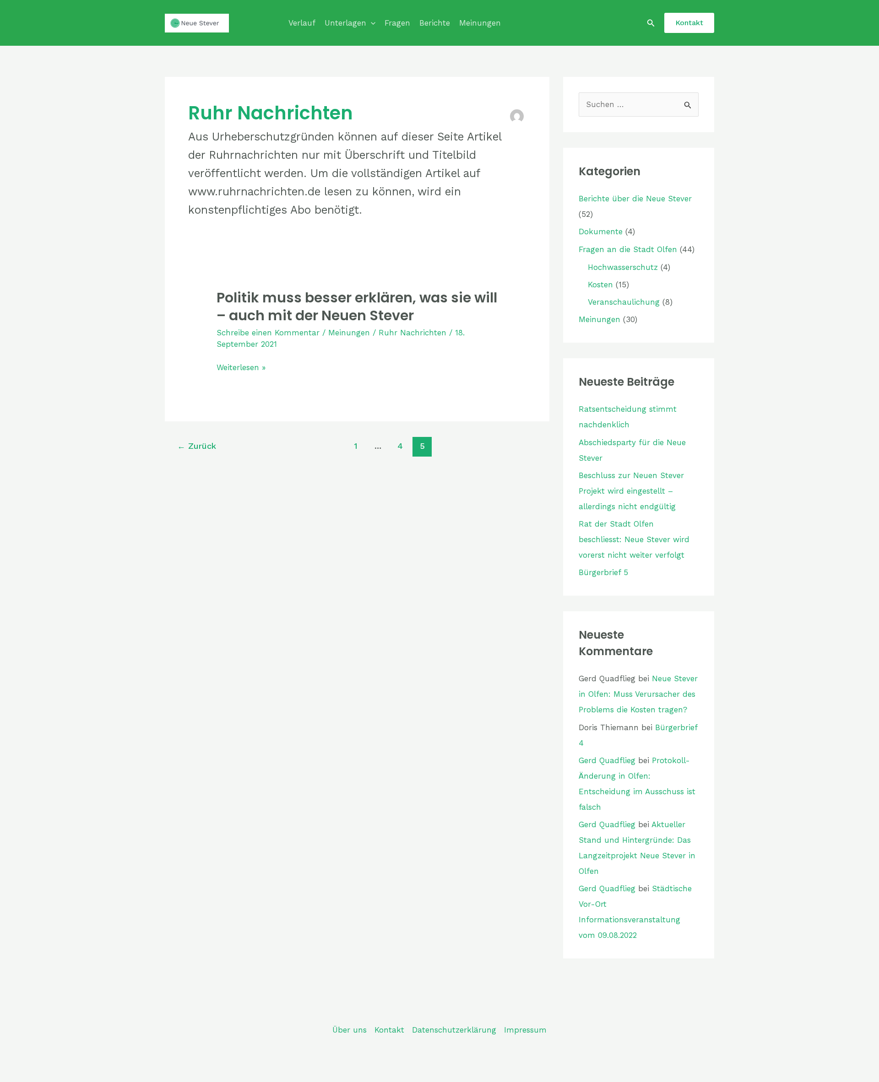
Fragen (397, 22)
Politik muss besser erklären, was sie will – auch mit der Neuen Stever (357, 306)
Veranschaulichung (624, 302)
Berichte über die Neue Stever (635, 198)
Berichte (434, 22)
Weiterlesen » (241, 367)
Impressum (525, 1029)
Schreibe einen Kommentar (268, 332)
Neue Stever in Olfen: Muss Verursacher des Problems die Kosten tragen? (638, 694)
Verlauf (301, 22)
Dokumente (601, 231)
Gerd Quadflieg (607, 760)
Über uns (349, 1029)
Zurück (196, 446)
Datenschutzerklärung (454, 1029)
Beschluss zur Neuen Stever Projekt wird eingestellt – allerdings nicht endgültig (631, 491)
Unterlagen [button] (345, 22)
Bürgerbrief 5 (603, 572)
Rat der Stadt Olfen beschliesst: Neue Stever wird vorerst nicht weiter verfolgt (634, 539)
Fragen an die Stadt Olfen (628, 249)
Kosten (600, 284)
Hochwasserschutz (623, 267)
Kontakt (389, 1029)
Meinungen (480, 22)
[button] (370, 23)
